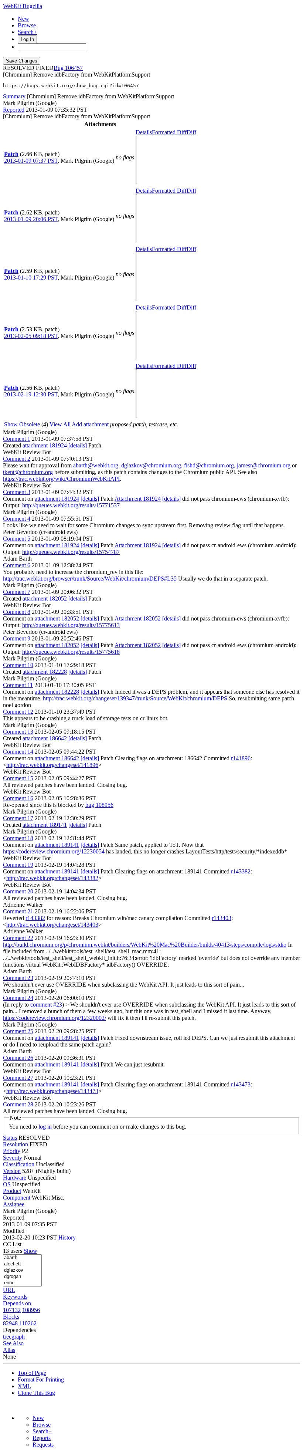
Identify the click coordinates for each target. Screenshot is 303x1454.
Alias (9, 1350)
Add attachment (90, 424)
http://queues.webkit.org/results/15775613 (71, 625)
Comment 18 (18, 838)
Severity (12, 1157)
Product (12, 1191)
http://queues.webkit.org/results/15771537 (71, 505)
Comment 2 (16, 459)
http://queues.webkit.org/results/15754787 (71, 552)
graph (18, 1336)
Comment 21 (18, 911)
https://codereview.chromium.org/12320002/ (54, 1018)
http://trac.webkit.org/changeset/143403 (52, 925)
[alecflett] (22, 1264)
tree (7, 1336)
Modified (13, 1231)
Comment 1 (16, 439)
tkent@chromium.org (28, 472)
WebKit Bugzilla (22, 6)
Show (30, 1251)
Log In (27, 39)
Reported (13, 109)
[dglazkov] (22, 1270)
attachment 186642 (45, 738)
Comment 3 (16, 492)
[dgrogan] (22, 1277)
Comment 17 (18, 818)
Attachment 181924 (138, 499)
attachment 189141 (45, 825)
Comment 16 (18, 798)
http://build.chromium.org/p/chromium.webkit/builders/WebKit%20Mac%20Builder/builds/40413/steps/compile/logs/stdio (144, 944)
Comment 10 (18, 665)
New (23, 19)
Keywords (15, 1297)
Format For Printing (41, 1379)
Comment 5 (16, 538)
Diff (191, 132)
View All (60, 424)
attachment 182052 (45, 598)
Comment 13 (18, 731)
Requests (43, 1444)
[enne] (22, 1283)
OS (7, 1184)
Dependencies (19, 1330)
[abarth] (22, 1258)
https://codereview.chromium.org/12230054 (54, 851)
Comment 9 (16, 638)
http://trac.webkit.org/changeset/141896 (52, 765)
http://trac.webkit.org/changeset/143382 (52, 878)
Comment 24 (18, 998)
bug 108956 (99, 805)
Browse (27, 25)
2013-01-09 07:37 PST (31, 161)
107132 (12, 1310)
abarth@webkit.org (95, 465)
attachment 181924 (45, 445)
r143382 (241, 871)
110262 (28, 1323)
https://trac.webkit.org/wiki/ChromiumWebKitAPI (61, 479)
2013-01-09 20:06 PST (31, 219)
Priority (11, 1151)
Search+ (27, 32)
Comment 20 (18, 891)
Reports (42, 1438)
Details (144, 132)
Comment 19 (18, 865)
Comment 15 (18, 778)
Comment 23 (18, 978)
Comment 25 (18, 1031)
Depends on (17, 1303)
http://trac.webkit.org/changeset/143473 (52, 1091)
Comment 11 (18, 685)
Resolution (15, 1144)
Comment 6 (16, 565)
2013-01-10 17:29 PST (31, 277)
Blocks (11, 1316)
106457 (74, 68)
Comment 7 (16, 592)
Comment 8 (16, 612)
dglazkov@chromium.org (151, 465)
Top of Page (32, 1373)
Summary (14, 96)
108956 (31, 1310)
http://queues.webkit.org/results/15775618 (71, 652)
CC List (12, 1244)
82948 (10, 1323)
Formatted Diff (169, 132)
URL (9, 1290)
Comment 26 (18, 1058)
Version (12, 1171)
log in (45, 1126)
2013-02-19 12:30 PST (31, 394)
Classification (18, 1164)
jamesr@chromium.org (263, 465)
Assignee (13, 1204)
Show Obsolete (22, 424)
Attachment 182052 (138, 618)
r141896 (241, 758)
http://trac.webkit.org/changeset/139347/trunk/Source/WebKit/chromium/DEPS (135, 698)
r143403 (221, 918)
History (67, 1237)
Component (16, 1197)
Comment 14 (18, 751)
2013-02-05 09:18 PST (31, 336)
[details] (77, 445)
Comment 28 (18, 1104)
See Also (13, 1343)
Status (10, 1138)
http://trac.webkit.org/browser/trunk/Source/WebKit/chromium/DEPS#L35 (90, 578)
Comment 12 (18, 712)
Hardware (14, 1177)
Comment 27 (18, 1078)
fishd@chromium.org (209, 465)
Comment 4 (16, 518)
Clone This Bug (36, 1393)
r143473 (241, 1084)
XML (24, 1386)
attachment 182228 (45, 672)
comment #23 (46, 1004)
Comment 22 (18, 938)
